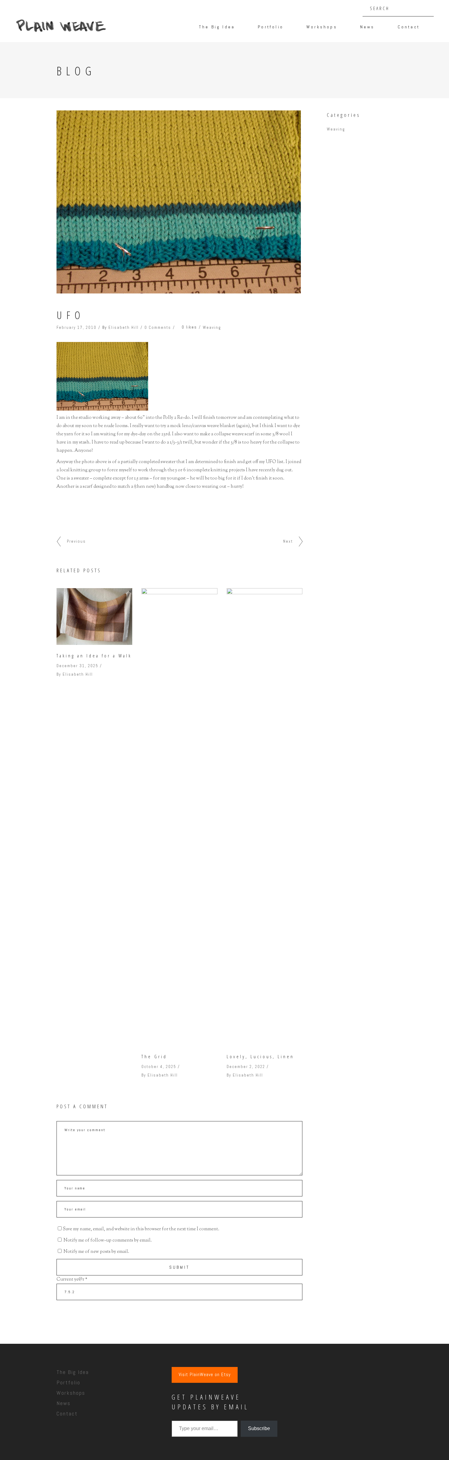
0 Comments (157, 327)
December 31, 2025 (77, 665)
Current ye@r (72, 1279)
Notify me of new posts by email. (96, 1252)
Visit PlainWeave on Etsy (205, 1375)
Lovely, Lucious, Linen (260, 1056)
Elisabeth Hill (123, 327)
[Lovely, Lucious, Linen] (264, 817)
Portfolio (68, 1382)
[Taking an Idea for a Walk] (94, 616)
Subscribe (259, 1428)
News (64, 1403)
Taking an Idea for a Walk (94, 656)
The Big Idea (73, 1371)
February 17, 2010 (77, 327)
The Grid (154, 1056)
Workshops (71, 1392)
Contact (67, 1413)
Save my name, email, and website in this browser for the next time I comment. (141, 1229)
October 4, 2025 (158, 1066)
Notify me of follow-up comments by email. (108, 1240)
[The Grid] (179, 817)
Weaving (212, 327)
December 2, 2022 (246, 1066)
